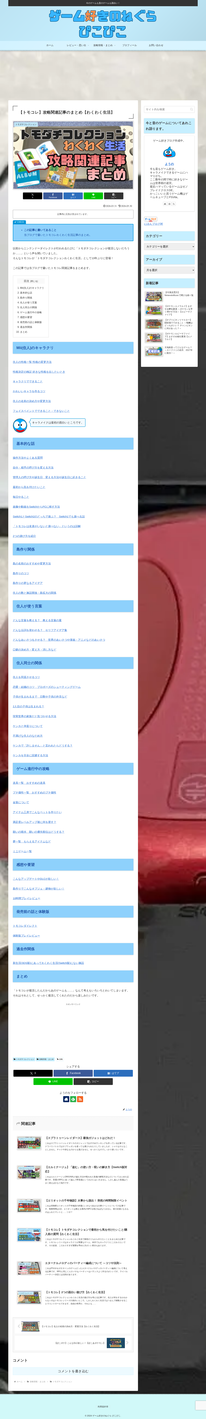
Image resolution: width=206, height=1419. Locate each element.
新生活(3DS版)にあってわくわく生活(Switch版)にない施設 (48, 963)
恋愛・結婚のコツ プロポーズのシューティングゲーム (47, 686)
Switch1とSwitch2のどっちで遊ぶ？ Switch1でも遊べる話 (49, 516)
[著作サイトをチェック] (66, 1099)
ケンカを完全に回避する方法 (30, 755)
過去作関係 (26, 327)
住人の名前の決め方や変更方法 (32, 401)
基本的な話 (26, 292)
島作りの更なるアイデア (28, 583)
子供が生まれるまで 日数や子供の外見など (40, 696)
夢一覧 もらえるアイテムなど (32, 841)
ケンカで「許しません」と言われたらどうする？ (43, 745)
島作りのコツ (21, 573)
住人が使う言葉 (28, 302)
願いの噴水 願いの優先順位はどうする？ (38, 831)
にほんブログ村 (153, 223)
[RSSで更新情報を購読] (80, 1099)
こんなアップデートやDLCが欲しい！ (36, 878)
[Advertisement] (103, 75)
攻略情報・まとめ (46, 1059)
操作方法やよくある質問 (28, 457)
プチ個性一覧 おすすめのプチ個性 (34, 792)
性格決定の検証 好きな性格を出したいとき (39, 371)
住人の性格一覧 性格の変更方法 (32, 362)
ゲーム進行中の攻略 (31, 312)
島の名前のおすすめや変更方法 (32, 563)
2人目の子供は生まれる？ (28, 706)
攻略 (61, 1059)
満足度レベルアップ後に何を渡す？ (34, 822)
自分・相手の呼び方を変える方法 (33, 467)
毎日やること (21, 496)
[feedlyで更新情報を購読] (73, 1099)
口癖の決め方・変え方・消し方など (34, 649)
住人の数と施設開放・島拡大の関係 (34, 592)
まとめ (23, 331)
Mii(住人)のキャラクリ (32, 287)
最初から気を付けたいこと (29, 487)
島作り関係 (26, 297)
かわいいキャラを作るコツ (29, 391)
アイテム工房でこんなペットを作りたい (37, 812)
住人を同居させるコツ (26, 677)
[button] (113, 195)
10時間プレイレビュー (26, 898)
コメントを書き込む (73, 1371)
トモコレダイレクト (25, 925)
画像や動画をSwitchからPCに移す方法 (36, 506)
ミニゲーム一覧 (22, 851)
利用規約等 (103, 1406)
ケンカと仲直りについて (28, 726)
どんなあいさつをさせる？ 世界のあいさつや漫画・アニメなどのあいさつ (59, 639)
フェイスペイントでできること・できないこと (41, 410)
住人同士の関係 (28, 307)
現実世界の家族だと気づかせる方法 (34, 716)
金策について (21, 802)
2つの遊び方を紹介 (24, 536)
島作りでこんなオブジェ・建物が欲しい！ (38, 888)
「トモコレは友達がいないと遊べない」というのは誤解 (47, 526)
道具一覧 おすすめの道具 (29, 782)
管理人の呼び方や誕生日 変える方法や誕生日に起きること (49, 477)
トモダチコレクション (25, 1059)
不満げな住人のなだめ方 (28, 735)
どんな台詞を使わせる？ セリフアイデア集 (40, 630)
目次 (26, 281)
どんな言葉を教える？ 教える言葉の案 (37, 620)
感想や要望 (26, 317)
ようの (169, 164)
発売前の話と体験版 (31, 322)
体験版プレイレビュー (26, 935)
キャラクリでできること (28, 381)
